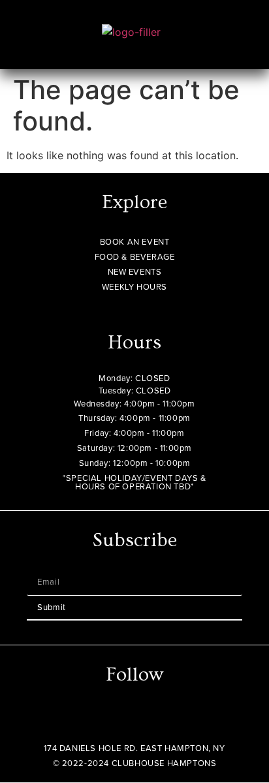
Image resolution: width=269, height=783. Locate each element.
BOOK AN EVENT (135, 242)
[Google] (159, 718)
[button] (236, 44)
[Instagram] (110, 718)
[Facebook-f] (134, 718)
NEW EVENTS (135, 272)
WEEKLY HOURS (134, 287)
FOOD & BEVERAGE (135, 257)
